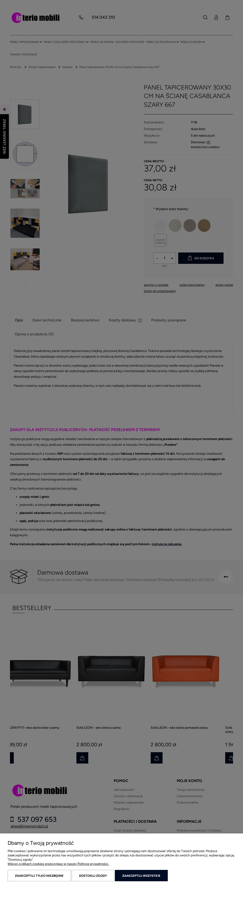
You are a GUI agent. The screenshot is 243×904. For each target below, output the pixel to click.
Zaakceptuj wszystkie (141, 875)
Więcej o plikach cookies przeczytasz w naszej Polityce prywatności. (58, 864)
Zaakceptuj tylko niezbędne (39, 875)
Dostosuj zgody (93, 875)
